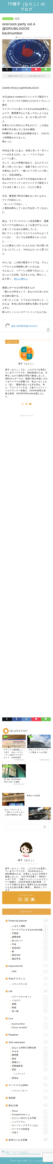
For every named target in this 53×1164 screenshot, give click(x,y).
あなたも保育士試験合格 (29, 1048)
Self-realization (27, 1042)
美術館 (27, 1098)
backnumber (8, 19)
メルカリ (29, 1000)
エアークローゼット (29, 997)
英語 (29, 1069)
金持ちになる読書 (28, 1140)
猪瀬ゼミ (29, 1062)
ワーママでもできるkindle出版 (29, 930)
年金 (29, 944)
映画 (29, 1007)
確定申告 (29, 959)
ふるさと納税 (29, 926)
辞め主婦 (27, 1105)
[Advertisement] (26, 535)
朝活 (29, 1059)
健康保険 (29, 937)
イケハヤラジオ (29, 984)
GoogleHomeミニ (29, 1114)
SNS (29, 971)
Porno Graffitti (29, 1027)
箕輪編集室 (29, 1066)
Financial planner (28, 920)
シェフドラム (29, 1122)
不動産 (29, 933)
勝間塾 (29, 1055)
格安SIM (29, 955)
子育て (29, 1133)
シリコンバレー (29, 1091)
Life (28, 991)
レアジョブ (20, 1074)
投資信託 (29, 948)
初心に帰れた (21, 278)
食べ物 (29, 1011)
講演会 (29, 1078)
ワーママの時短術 (29, 1129)
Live (27, 1018)
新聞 (29, 1004)
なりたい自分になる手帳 (29, 1118)
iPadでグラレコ (27, 978)
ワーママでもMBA (27, 1085)
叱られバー (29, 941)
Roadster (27, 1034)
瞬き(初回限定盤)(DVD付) (24, 326)
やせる (29, 1051)
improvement (27, 966)
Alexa (29, 1111)
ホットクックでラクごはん (29, 1125)
